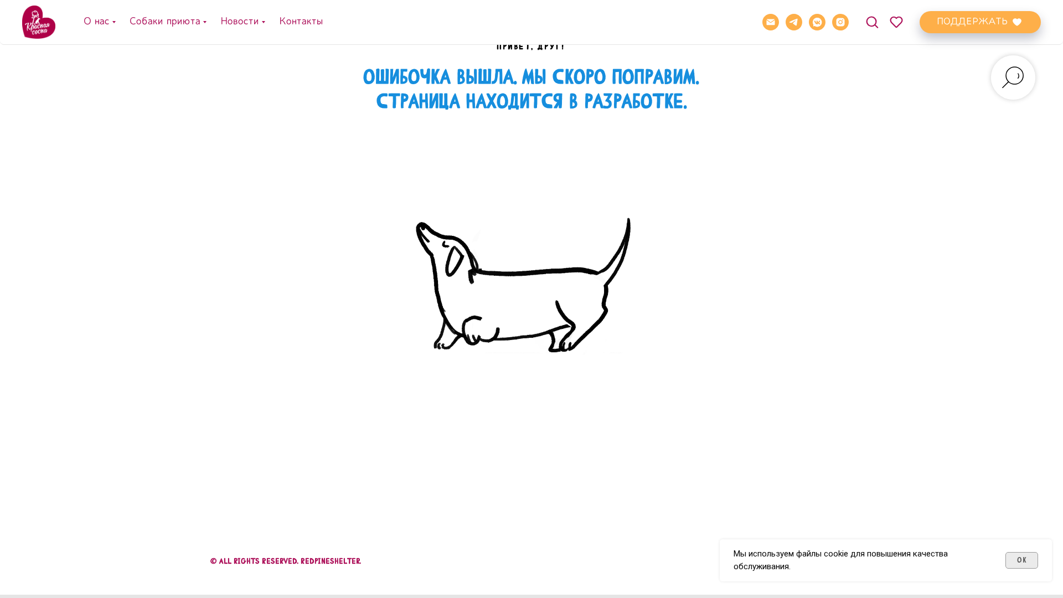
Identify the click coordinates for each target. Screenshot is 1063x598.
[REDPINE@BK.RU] (770, 22)
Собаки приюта (164, 21)
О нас (96, 21)
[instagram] (840, 22)
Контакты (300, 21)
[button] (872, 21)
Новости (239, 21)
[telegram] (794, 22)
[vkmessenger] (817, 22)
